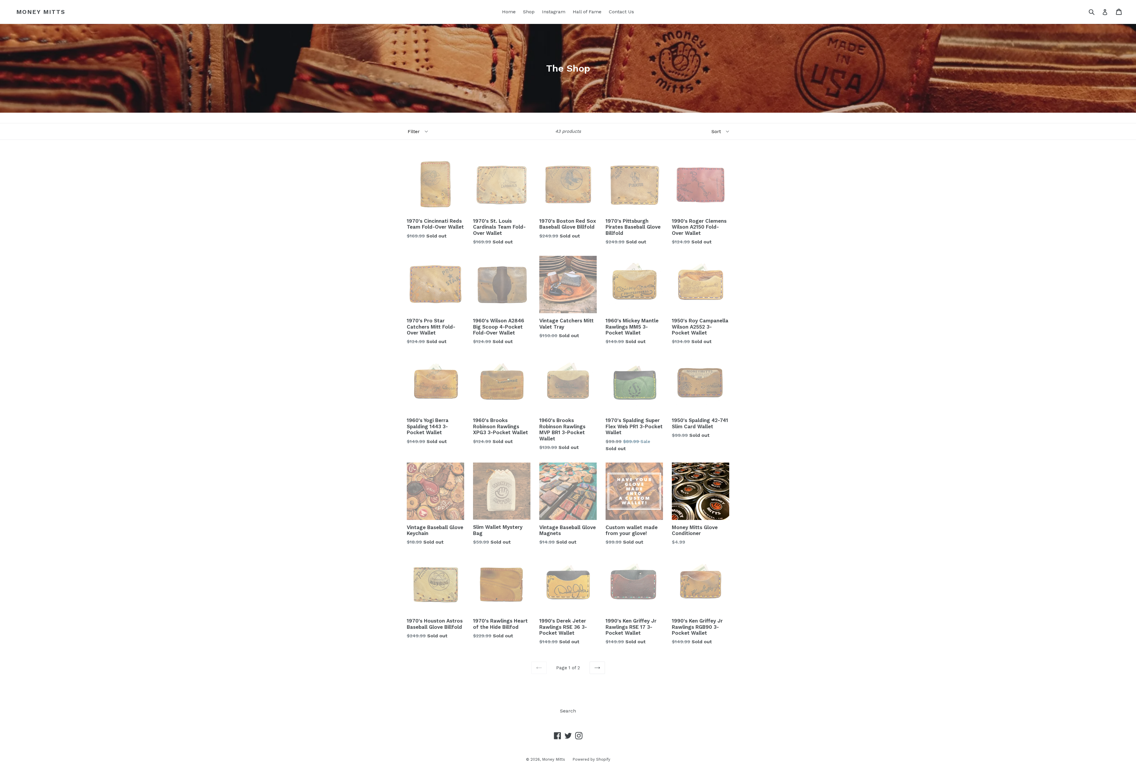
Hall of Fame (587, 11)
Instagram (553, 11)
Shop (529, 11)
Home (509, 11)
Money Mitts (40, 11)
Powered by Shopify (591, 759)
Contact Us (621, 11)
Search (568, 711)
